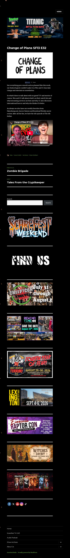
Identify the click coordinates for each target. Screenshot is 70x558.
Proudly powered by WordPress (27, 552)
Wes (11, 155)
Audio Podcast (12, 538)
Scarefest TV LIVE (13, 533)
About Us (10, 547)
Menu (59, 12)
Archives (25, 155)
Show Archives (12, 542)
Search (9, 199)
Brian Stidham (34, 155)
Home (9, 529)
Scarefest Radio (11, 552)
